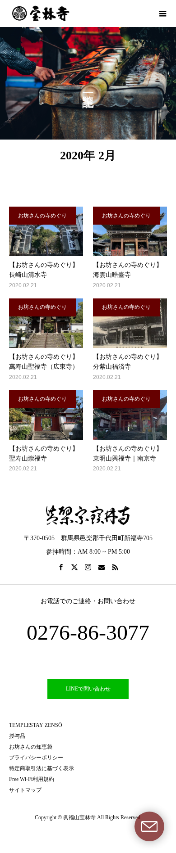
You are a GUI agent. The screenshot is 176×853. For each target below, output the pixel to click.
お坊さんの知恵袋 (30, 747)
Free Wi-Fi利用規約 (31, 779)
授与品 (17, 736)
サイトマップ (25, 790)
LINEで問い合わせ (88, 689)
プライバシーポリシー (36, 757)
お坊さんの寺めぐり (42, 215)
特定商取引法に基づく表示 (41, 768)
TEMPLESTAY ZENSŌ (35, 725)
